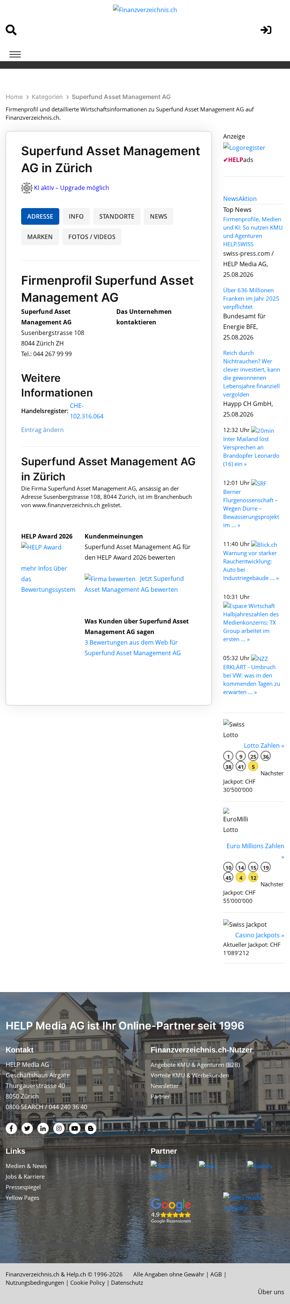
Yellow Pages (22, 1197)
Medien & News (26, 1166)
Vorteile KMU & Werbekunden (190, 1075)
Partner (160, 1096)
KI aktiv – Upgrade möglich (71, 188)
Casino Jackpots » (259, 935)
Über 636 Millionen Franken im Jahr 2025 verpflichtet (251, 298)
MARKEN (40, 237)
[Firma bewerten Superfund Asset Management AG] (111, 578)
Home (14, 96)
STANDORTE (116, 216)
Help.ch (76, 1274)
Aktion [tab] (248, 198)
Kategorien (47, 96)
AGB (216, 1274)
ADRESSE (40, 216)
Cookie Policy (87, 1282)
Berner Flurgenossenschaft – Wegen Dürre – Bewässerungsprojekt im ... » (251, 508)
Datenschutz (127, 1282)
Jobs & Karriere (25, 1176)
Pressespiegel (23, 1187)
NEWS (158, 216)
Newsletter (165, 1085)
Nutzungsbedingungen (35, 1282)
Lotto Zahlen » (264, 745)
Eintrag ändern (42, 430)
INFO (76, 216)
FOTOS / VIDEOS (92, 237)
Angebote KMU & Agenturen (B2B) (195, 1064)
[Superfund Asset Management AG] (49, 547)
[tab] (231, 198)
